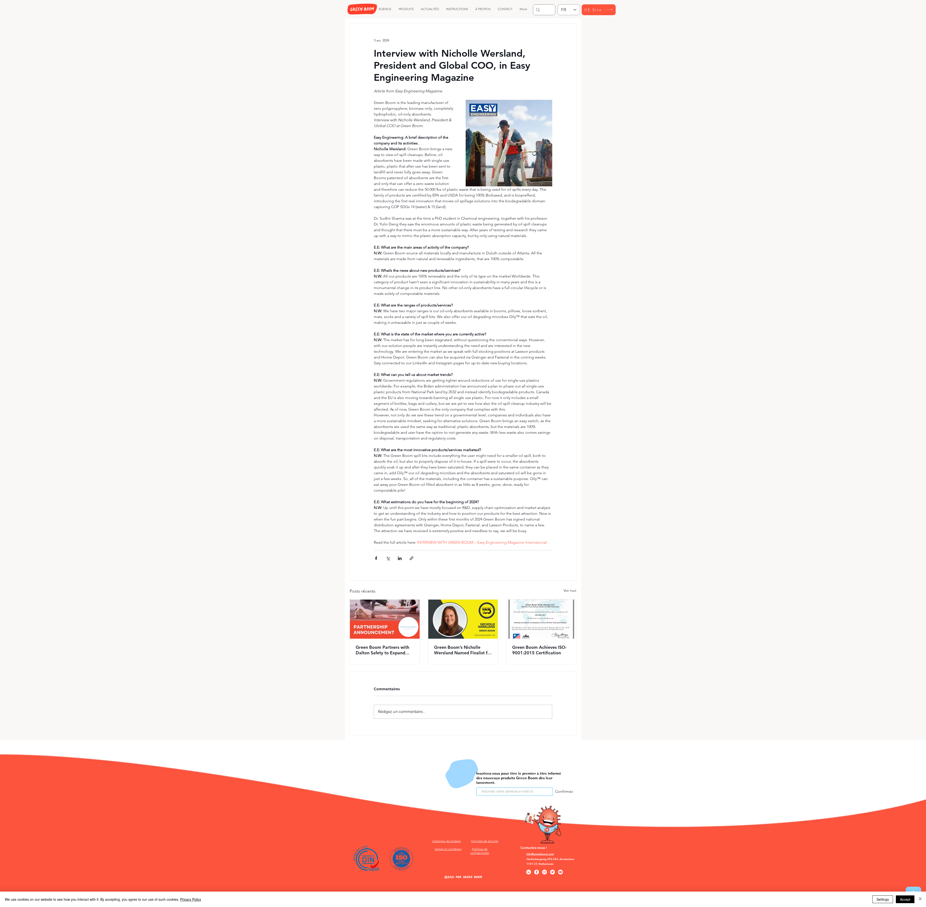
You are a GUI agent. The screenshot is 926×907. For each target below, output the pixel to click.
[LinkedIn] (528, 872)
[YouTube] (560, 872)
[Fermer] (920, 899)
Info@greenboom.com (540, 854)
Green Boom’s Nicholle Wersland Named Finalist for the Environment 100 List (463, 650)
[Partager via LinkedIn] (399, 558)
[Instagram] (544, 872)
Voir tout (570, 590)
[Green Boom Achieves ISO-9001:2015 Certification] (541, 619)
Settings (883, 899)
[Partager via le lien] (411, 558)
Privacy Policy (190, 899)
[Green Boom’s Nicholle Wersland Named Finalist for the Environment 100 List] (463, 619)
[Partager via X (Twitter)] (388, 558)
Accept (905, 899)
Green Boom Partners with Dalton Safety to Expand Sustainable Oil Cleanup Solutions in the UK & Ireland (385, 650)
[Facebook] (536, 872)
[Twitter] (552, 872)
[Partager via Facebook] (376, 558)
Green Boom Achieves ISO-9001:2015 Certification (539, 650)
